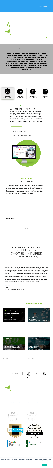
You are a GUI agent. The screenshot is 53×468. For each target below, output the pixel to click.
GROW (20, 96)
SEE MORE (26, 364)
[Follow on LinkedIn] (47, 19)
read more (5, 334)
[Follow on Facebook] (39, 19)
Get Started (30, 402)
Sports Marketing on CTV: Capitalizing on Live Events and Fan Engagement (13, 354)
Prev (4, 277)
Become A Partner (43, 6)
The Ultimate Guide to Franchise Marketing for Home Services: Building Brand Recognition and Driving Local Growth (37, 327)
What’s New (21, 402)
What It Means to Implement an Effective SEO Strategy (39, 354)
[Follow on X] (41, 19)
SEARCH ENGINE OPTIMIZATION (21, 135)
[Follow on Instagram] (44, 19)
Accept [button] (44, 465)
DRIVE (45, 96)
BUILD (7, 96)
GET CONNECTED (14, 373)
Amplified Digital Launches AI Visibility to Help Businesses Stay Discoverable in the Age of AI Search (14, 327)
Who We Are (12, 402)
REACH (33, 96)
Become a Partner (41, 402)
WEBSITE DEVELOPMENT (19, 131)
